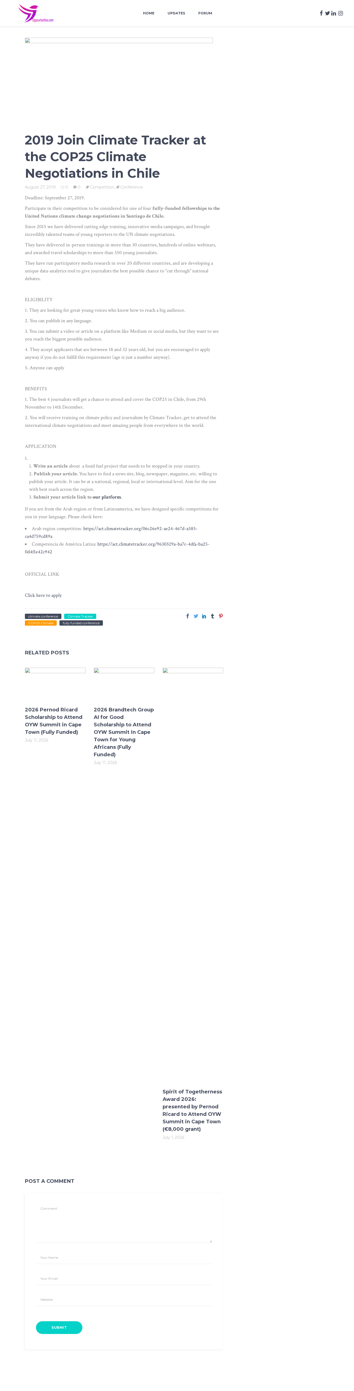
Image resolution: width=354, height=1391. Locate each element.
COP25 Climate (40, 623)
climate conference (43, 616)
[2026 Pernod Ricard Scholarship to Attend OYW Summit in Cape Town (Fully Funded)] (55, 684)
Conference (131, 187)
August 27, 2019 (40, 187)
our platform (107, 497)
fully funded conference (81, 623)
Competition (102, 187)
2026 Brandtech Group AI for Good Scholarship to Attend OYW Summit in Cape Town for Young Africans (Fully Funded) (124, 732)
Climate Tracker (80, 616)
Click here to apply (43, 595)
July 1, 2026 (173, 1137)
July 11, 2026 (36, 740)
